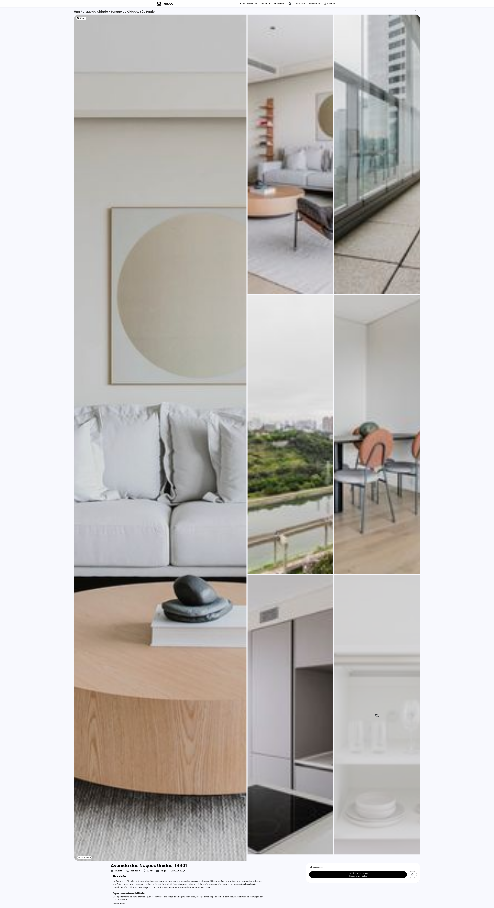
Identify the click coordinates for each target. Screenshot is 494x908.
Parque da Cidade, (125, 12)
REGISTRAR (314, 3)
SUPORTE (300, 3)
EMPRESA (265, 3)
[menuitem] (248, 3)
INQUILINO (279, 3)
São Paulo (147, 12)
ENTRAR (331, 3)
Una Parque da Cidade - (92, 12)
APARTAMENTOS (248, 3)
